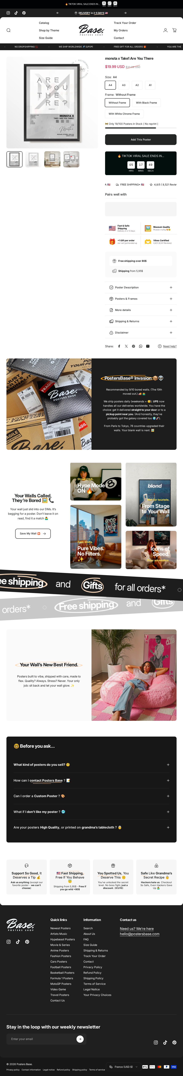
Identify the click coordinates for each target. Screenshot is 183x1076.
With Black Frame (146, 102)
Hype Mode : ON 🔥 (92, 488)
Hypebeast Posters (62, 939)
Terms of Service (94, 983)
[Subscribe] (80, 1039)
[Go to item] (14, 159)
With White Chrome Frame (124, 113)
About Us (89, 933)
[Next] (125, 13)
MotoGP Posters (60, 983)
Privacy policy (12, 1069)
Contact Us (57, 1000)
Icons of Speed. (159, 551)
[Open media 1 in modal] (52, 102)
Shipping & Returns (95, 950)
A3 (123, 85)
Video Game (58, 989)
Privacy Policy (92, 967)
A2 (137, 85)
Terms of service (97, 1069)
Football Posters (60, 967)
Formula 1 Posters (61, 978)
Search (88, 928)
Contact (88, 961)
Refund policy (63, 1069)
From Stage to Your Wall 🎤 (155, 511)
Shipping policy (79, 1069)
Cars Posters (58, 961)
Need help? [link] (170, 346)
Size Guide (90, 945)
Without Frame (117, 102)
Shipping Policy (93, 978)
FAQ (86, 939)
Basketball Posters (62, 972)
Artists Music (58, 933)
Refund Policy (92, 972)
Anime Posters (59, 950)
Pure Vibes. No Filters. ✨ (90, 553)
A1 (150, 85)
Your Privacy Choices (97, 995)
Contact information (31, 1069)
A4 (110, 85)
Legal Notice (91, 989)
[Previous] (58, 13)
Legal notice (49, 1069)
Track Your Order (94, 956)
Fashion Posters (60, 956)
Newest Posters (60, 928)
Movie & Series (60, 945)
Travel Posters (59, 995)
